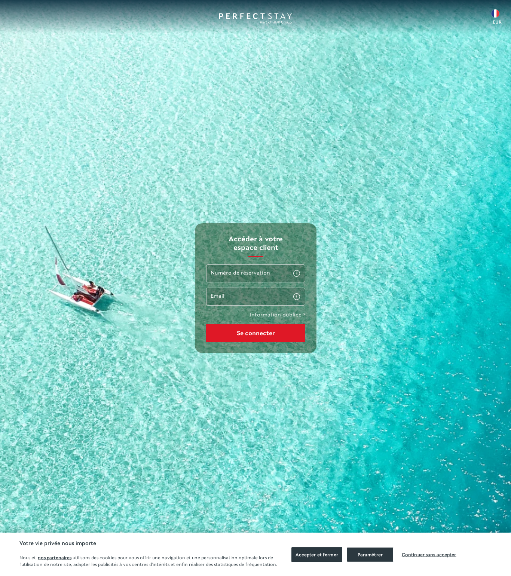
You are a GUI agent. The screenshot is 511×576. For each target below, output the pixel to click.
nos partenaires (54, 557)
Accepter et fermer (317, 554)
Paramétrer (370, 554)
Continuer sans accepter (429, 554)
